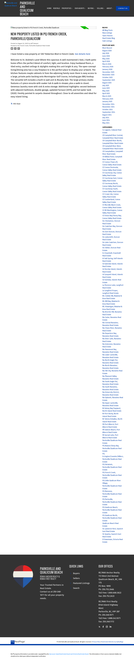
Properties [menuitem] (66, 8)
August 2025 (106, 83)
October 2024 (107, 110)
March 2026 (106, 64)
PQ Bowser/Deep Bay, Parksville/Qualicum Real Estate (112, 448)
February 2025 (107, 99)
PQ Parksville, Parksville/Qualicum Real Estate (112, 502)
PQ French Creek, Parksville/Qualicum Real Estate (33, 46)
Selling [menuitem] (100, 8)
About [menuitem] (109, 8)
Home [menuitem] (49, 8)
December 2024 (108, 104)
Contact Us (122, 8)
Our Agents (79, 8)
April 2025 (106, 93)
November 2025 (108, 75)
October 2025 (107, 77)
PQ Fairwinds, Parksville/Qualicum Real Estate (112, 467)
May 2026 (106, 59)
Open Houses (107, 36)
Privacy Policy (96, 642)
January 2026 (107, 69)
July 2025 (105, 85)
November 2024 (108, 107)
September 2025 (108, 80)
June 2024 (106, 120)
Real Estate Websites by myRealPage (112, 642)
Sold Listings (107, 41)
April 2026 (106, 61)
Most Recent (107, 48)
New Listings (107, 33)
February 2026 (107, 67)
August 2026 (107, 51)
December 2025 (108, 72)
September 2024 (108, 112)
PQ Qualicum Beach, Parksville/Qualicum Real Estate (112, 510)
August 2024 (107, 115)
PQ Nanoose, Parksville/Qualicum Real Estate (112, 494)
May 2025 (105, 91)
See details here (82, 54)
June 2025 (106, 88)
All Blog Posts (107, 30)
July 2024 (105, 118)
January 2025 (107, 101)
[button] (122, 8)
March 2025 (106, 96)
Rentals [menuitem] (56, 8)
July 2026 (105, 53)
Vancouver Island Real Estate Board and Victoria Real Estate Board (69, 654)
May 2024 (106, 123)
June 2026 (106, 56)
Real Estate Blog (108, 38)
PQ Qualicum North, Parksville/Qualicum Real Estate (112, 518)
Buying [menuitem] (91, 8)
